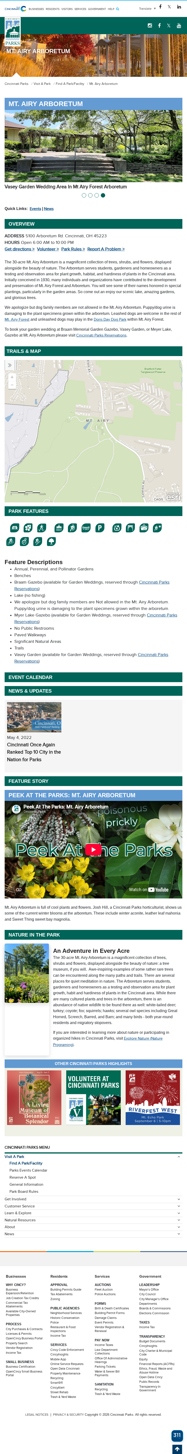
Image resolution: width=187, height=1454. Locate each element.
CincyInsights (59, 1354)
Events (35, 209)
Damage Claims (106, 1318)
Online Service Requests (67, 1364)
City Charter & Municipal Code (155, 1352)
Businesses (36, 9)
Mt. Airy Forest (17, 319)
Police (54, 1322)
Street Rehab (59, 1392)
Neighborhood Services (66, 1313)
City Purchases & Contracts (24, 1329)
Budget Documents (152, 1341)
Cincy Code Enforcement (67, 1350)
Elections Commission (154, 1313)
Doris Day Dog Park (110, 319)
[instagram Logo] (149, 26)
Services (80, 9)
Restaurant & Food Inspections (62, 1329)
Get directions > (20, 249)
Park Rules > (73, 249)
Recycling (56, 1378)
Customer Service (20, 1206)
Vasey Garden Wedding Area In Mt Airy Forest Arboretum (66, 186)
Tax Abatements (61, 1294)
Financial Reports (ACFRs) (156, 1364)
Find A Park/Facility (25, 1163)
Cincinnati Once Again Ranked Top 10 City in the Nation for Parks (34, 752)
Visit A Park (14, 1157)
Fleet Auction (104, 1289)
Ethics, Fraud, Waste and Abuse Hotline (155, 1370)
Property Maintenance (65, 1373)
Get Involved (15, 1199)
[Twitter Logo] (169, 6)
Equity (143, 1359)
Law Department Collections (106, 1351)
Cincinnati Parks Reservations (101, 335)
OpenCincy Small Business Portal (24, 1373)
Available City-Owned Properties (21, 1313)
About (10, 1227)
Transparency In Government (149, 1388)
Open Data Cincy (150, 1377)
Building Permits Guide (65, 1289)
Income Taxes (104, 1345)
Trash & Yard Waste (63, 1397)
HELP (111, 9)
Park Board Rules (23, 1191)
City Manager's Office (153, 1299)
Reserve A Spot (22, 1177)
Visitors (67, 9)
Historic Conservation (64, 1318)
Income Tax (13, 1352)
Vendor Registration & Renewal (109, 1329)
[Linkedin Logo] (179, 6)
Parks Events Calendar (28, 1170)
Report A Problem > (106, 249)
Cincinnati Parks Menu (27, 1147)
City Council (147, 1294)
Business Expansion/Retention (20, 1291)
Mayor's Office (149, 1289)
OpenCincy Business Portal (24, 1338)
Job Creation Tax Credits (22, 1298)
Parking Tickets (105, 1366)
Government (97, 9)
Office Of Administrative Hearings (111, 1360)
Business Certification (20, 1366)
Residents (52, 9)
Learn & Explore (18, 1213)
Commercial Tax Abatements (17, 1304)
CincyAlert (57, 1387)
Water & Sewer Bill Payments (107, 1373)
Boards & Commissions (155, 1308)
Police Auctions (105, 1294)
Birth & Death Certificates (112, 1308)
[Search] (117, 9)
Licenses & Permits (19, 1333)
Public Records (149, 1382)
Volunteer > (48, 249)
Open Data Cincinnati (65, 1368)
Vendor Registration (19, 1348)
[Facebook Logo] (160, 6)
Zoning (55, 1299)
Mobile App (58, 1359)
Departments (148, 1303)
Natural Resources (20, 1220)
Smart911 (56, 1382)
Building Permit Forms (110, 1313)
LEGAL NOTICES (36, 1414)
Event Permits (104, 1322)
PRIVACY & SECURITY (68, 1414)
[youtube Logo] (178, 26)
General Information (26, 1184)
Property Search (17, 1343)
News (49, 209)
